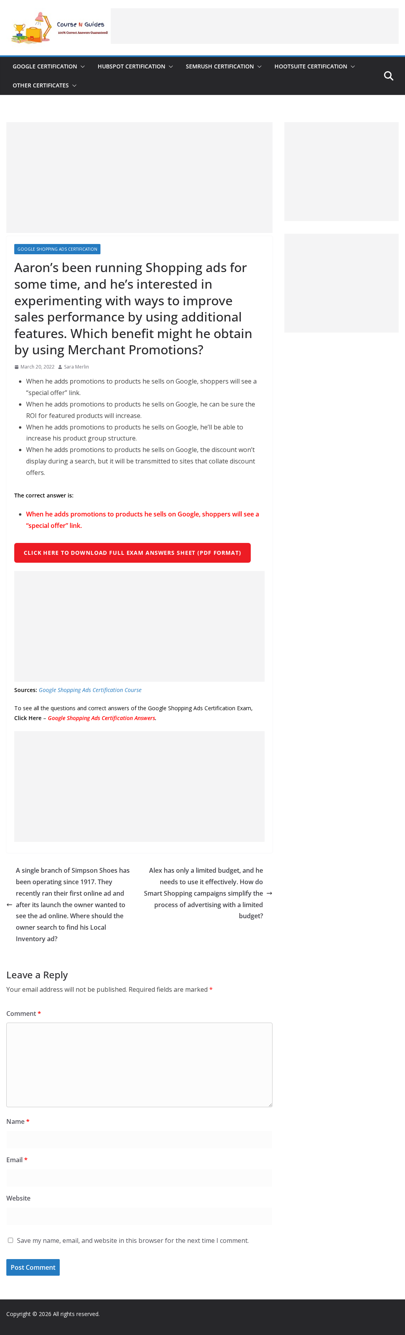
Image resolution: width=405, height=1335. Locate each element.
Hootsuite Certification (310, 66)
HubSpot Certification (131, 66)
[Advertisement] (255, 26)
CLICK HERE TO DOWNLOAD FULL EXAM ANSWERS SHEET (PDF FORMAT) (132, 552)
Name (18, 1121)
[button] (81, 66)
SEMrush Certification (220, 66)
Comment (23, 1013)
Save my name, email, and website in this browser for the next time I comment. (133, 1240)
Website (18, 1198)
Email (17, 1159)
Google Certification (45, 66)
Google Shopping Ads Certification (57, 249)
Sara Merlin (76, 366)
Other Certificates (41, 85)
